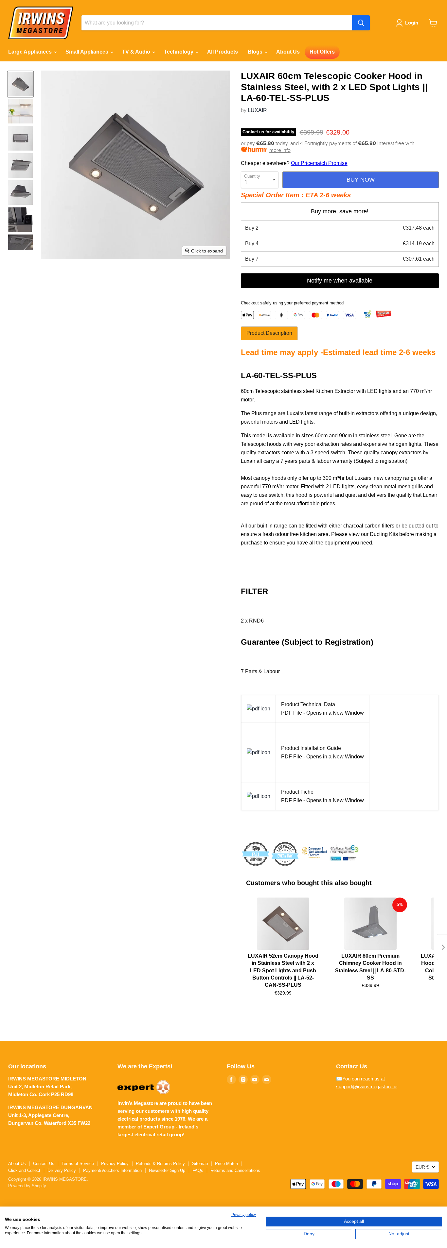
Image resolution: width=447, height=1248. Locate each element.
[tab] (269, 333)
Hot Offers (322, 52)
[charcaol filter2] (258, 708)
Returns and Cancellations (235, 1170)
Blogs (256, 52)
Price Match (226, 1163)
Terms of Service (78, 1163)
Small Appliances (87, 52)
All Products (222, 52)
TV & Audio (137, 52)
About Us (288, 52)
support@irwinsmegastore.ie (366, 1086)
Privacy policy (243, 1214)
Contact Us (43, 1163)
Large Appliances (30, 52)
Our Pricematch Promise (319, 163)
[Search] (361, 22)
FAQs (197, 1170)
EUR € (422, 1167)
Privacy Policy (115, 1163)
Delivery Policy (61, 1170)
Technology (179, 52)
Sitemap (200, 1163)
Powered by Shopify (27, 1185)
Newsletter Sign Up (167, 1170)
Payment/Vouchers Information (112, 1170)
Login (411, 22)
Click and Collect (24, 1170)
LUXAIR (257, 110)
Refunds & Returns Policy (160, 1163)
